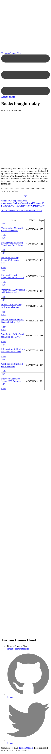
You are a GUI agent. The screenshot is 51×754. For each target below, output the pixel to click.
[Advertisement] (25, 26)
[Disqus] (25, 476)
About (4, 97)
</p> (25, 196)
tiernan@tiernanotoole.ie (18, 649)
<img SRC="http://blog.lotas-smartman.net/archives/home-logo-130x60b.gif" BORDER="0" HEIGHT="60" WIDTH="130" (23, 203)
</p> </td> (12, 229)
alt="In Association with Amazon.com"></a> (21, 210)
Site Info (11, 97)
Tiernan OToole (26, 748)
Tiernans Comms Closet (12, 53)
